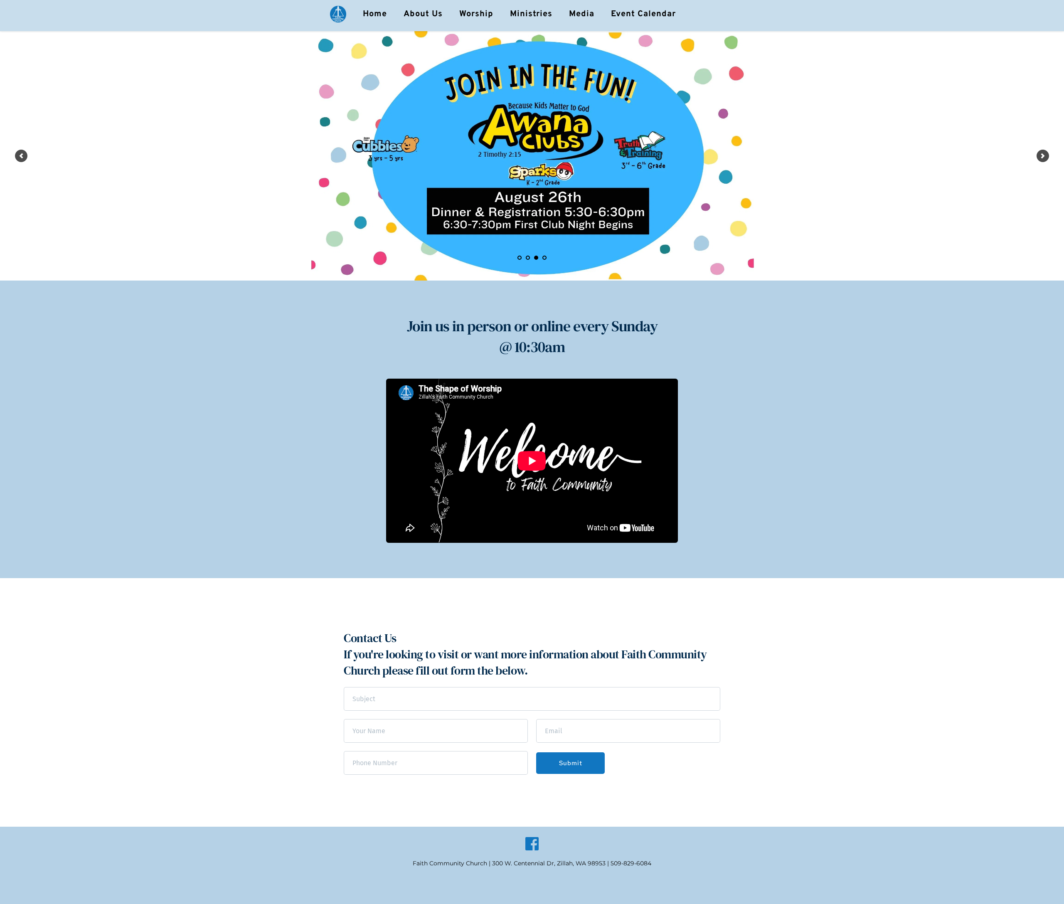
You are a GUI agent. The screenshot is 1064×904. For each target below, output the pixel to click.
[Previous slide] (21, 156)
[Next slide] (1043, 156)
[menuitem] (375, 14)
